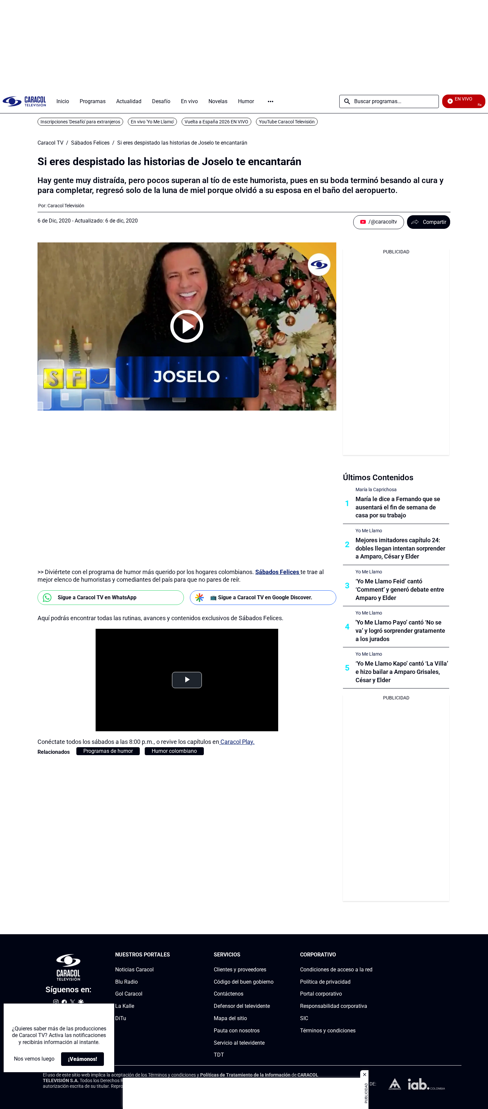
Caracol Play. (237, 741)
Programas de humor (108, 751)
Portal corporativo (321, 994)
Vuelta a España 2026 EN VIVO (216, 121)
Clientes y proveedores (240, 969)
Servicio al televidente (239, 1043)
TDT (219, 1055)
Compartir (434, 222)
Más (271, 101)
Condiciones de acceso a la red (336, 969)
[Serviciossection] (272, 954)
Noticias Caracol (134, 969)
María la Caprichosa (376, 489)
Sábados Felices (90, 143)
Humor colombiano (174, 751)
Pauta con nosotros (237, 1030)
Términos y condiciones (328, 1030)
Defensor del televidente (242, 1006)
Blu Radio (126, 982)
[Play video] (186, 326)
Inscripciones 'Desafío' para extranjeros (80, 121)
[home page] (24, 101)
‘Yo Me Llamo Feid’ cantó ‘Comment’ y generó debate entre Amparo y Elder (400, 589)
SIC (304, 1018)
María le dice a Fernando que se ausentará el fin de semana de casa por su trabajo (398, 507)
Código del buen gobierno (244, 982)
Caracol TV (50, 143)
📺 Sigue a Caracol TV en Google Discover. (261, 597)
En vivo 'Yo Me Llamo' (152, 121)
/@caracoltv (382, 222)
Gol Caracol (128, 994)
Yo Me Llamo (369, 530)
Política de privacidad (325, 982)
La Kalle (124, 1006)
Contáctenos (228, 994)
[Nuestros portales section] (172, 954)
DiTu (120, 1018)
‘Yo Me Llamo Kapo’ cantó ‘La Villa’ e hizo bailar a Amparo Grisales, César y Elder (402, 672)
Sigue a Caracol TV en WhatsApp (97, 597)
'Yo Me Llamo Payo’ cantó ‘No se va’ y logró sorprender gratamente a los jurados (400, 630)
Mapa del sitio (230, 1018)
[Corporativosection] (370, 954)
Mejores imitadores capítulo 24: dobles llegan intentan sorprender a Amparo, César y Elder (400, 548)
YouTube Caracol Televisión (287, 121)
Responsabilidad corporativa (333, 1006)
